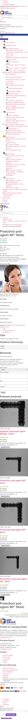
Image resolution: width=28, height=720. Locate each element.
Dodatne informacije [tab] (8, 330)
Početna (5, 217)
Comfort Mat (6, 196)
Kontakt (5, 202)
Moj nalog (6, 2)
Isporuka (5, 677)
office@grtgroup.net (9, 8)
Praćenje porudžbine (9, 4)
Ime (1, 380)
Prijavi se (2, 31)
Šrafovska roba (7, 219)
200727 (7, 327)
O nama (5, 1)
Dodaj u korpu (11, 714)
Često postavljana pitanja (10, 670)
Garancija (5, 675)
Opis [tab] (4, 328)
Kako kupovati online (9, 668)
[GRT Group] (6, 15)
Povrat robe (6, 673)
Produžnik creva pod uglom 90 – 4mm (13, 580)
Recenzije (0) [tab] (6, 332)
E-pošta (2, 386)
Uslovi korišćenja (8, 672)
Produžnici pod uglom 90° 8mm (13, 531)
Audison (5, 200)
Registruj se (11, 33)
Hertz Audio (6, 198)
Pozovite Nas (12, 296)
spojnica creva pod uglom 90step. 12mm (13, 432)
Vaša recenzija (4, 372)
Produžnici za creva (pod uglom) (12, 224)
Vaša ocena (3, 367)
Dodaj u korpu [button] (5, 447)
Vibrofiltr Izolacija (8, 195)
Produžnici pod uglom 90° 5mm (13, 481)
